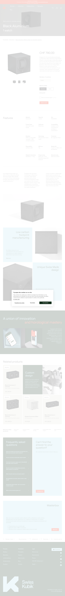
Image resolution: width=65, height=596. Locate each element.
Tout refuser (32, 302)
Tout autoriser (45, 302)
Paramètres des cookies (19, 302)
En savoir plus (16, 299)
